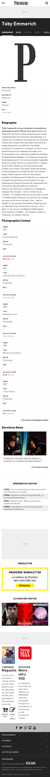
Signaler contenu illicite (21, 774)
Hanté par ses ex (10, 314)
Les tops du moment (10, 752)
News (18, 32)
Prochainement (9, 735)
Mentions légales (7, 774)
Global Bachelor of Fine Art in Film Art (34, 767)
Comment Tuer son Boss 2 (14, 275)
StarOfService (6, 770)
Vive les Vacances (10, 237)
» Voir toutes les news (39, 467)
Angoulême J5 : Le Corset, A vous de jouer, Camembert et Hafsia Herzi (23, 508)
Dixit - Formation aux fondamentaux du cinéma (27, 770)
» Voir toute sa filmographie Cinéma (34, 420)
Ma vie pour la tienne (12, 353)
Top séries (6, 741)
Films (46, 32)
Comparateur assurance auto (11, 767)
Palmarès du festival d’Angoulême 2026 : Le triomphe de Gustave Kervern (24, 496)
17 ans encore (9, 391)
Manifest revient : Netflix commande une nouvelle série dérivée (22, 502)
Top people (7, 746)
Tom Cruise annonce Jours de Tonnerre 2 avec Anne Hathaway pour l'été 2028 (25, 490)
